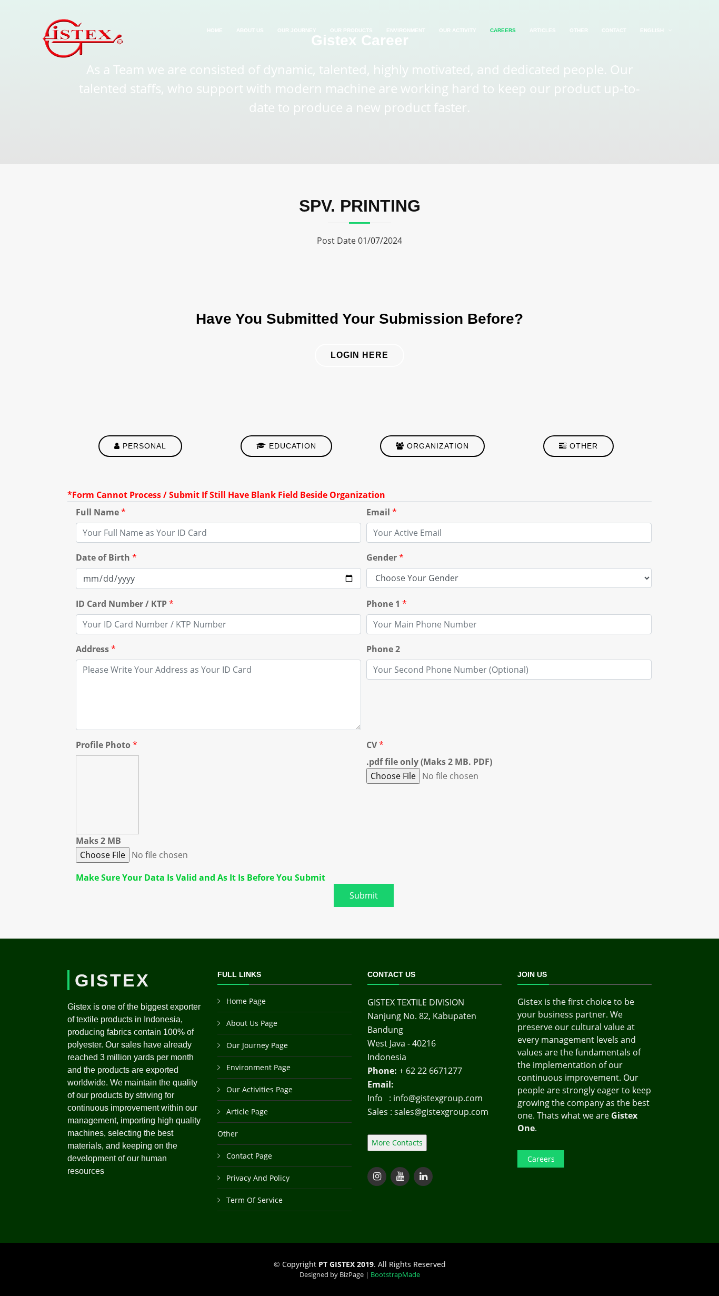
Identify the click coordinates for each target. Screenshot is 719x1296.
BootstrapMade (395, 1274)
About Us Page (251, 1023)
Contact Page (249, 1156)
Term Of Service (254, 1200)
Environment (405, 30)
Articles (543, 30)
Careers (503, 30)
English (652, 30)
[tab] (140, 443)
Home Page (246, 1001)
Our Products (351, 30)
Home (215, 30)
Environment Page (258, 1067)
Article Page (247, 1111)
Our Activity (457, 30)
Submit (363, 895)
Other (579, 30)
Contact (614, 30)
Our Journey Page (257, 1045)
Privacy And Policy (257, 1178)
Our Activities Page (259, 1089)
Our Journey (296, 30)
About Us (250, 30)
